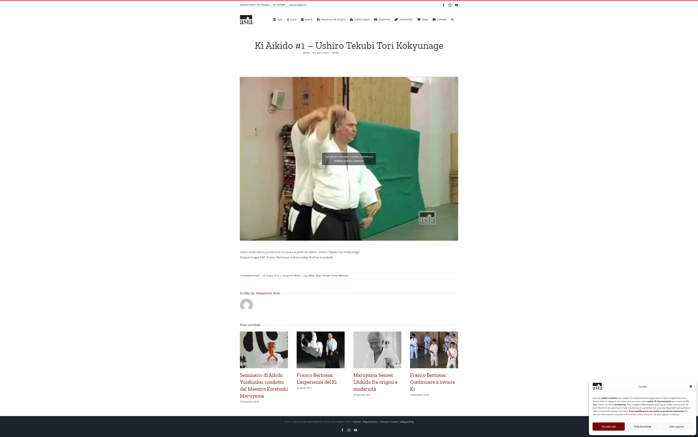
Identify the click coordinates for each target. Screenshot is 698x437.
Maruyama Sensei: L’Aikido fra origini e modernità (375, 382)
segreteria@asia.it (297, 4)
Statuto (357, 421)
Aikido (297, 275)
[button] (691, 386)
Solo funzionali (642, 426)
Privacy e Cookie (389, 421)
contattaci (674, 414)
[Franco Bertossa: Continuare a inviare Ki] (434, 334)
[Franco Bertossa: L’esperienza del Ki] (321, 334)
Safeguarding (407, 421)
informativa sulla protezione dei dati (643, 414)
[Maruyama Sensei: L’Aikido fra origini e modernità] (377, 334)
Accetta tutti (609, 426)
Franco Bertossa (339, 275)
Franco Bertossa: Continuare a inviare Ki (432, 382)
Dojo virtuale (323, 275)
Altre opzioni (676, 426)
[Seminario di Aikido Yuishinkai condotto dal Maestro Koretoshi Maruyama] (264, 334)
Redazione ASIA (251, 275)
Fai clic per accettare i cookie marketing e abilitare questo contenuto (349, 158)
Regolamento (370, 421)
